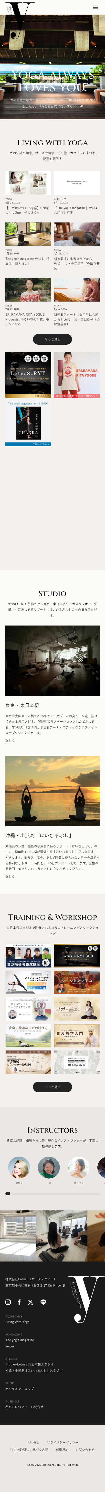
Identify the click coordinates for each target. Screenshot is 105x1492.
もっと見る (53, 339)
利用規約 (62, 1449)
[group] (19, 1171)
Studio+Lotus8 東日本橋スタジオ (29, 1364)
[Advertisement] (52, 501)
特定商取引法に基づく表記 (29, 1449)
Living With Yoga (17, 1322)
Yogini (9, 1346)
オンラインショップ (19, 1389)
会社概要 (33, 1442)
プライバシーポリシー (62, 1442)
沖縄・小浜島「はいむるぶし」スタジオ (34, 1370)
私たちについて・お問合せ (24, 1407)
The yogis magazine (19, 1340)
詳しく (10, 740)
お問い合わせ (85, 1449)
